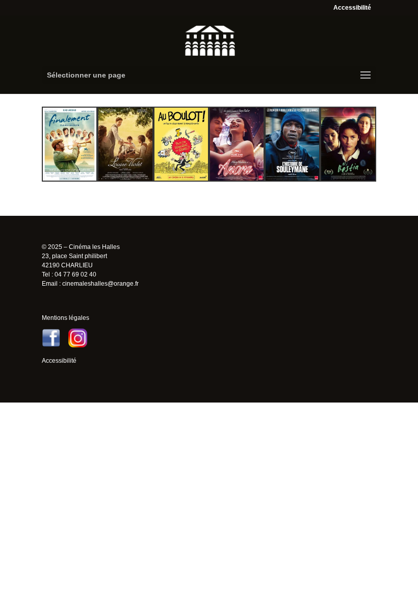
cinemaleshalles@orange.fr (100, 283)
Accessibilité (352, 7)
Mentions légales (65, 317)
